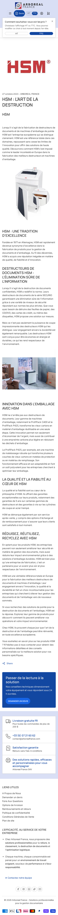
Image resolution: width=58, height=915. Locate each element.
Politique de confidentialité (16, 812)
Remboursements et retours (16, 809)
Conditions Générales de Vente (18, 816)
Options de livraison (12, 805)
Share (10, 663)
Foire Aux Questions (12, 801)
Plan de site (8, 820)
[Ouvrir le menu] (10, 13)
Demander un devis (18, 701)
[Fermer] (52, 21)
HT (30, 13)
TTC (35, 13)
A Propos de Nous (11, 793)
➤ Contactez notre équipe (18, 877)
